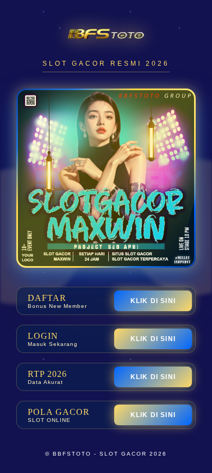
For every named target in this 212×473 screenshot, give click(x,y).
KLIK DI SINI (153, 301)
